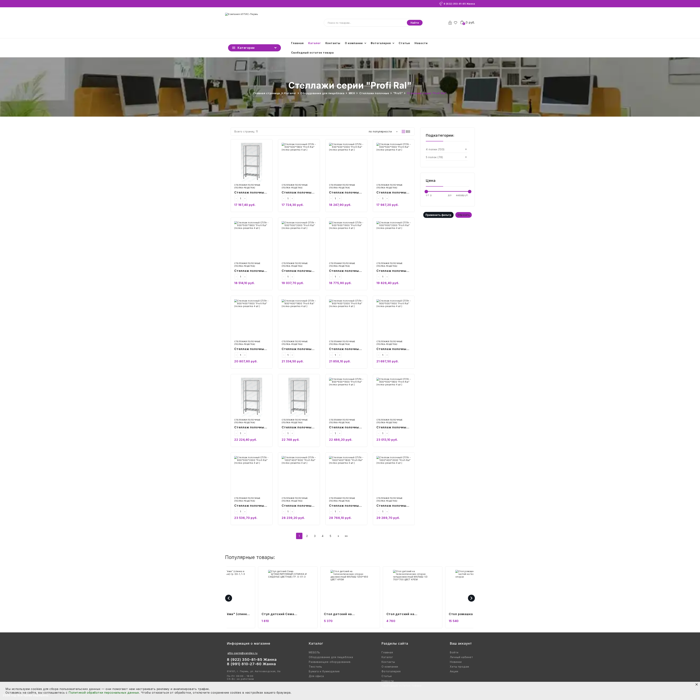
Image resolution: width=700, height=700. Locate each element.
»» (346, 535)
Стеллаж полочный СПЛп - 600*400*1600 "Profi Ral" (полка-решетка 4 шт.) (251, 193)
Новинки (456, 661)
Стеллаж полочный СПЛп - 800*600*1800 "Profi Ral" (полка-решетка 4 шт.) (393, 427)
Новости (421, 43)
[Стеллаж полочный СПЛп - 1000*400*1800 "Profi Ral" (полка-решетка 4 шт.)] (346, 475)
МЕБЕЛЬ (314, 652)
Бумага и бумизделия (324, 671)
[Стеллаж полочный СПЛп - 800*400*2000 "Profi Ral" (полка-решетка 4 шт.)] (346, 319)
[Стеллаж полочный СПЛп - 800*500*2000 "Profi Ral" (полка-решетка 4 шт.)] (299, 397)
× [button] (696, 684)
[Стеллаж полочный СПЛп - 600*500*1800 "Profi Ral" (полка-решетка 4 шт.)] (251, 240)
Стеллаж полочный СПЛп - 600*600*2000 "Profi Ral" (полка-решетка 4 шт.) (392, 271)
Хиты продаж (459, 666)
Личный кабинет (461, 657)
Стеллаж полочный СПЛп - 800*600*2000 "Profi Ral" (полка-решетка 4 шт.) (250, 506)
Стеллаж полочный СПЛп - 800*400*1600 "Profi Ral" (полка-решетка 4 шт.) (251, 349)
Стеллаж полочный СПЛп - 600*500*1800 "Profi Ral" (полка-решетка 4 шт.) (251, 271)
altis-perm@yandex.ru (243, 653)
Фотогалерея (381, 43)
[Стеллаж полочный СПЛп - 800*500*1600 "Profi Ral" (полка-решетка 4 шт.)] (393, 319)
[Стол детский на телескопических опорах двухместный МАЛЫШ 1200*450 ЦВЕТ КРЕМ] (350, 589)
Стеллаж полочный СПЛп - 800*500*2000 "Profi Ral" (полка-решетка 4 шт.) (298, 427)
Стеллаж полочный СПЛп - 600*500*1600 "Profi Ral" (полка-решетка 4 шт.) (393, 193)
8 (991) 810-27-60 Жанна (251, 664)
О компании (354, 43)
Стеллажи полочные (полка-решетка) (247, 186)
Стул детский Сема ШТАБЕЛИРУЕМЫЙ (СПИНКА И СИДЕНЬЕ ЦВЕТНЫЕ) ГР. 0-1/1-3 (287, 614)
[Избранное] (456, 23)
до (450, 195)
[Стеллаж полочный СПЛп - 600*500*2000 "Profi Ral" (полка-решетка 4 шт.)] (299, 240)
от (427, 195)
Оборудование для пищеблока (331, 657)
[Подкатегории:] (465, 149)
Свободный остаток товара (312, 52)
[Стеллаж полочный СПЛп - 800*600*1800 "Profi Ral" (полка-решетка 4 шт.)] (393, 397)
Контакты (332, 43)
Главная (297, 43)
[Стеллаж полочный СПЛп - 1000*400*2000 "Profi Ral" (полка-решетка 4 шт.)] (393, 475)
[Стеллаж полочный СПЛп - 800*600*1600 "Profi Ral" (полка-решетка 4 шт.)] (346, 397)
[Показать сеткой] (403, 131)
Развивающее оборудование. (330, 661)
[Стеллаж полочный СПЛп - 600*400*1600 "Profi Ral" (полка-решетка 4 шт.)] (251, 162)
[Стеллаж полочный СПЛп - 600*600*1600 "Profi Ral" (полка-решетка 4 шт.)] (346, 240)
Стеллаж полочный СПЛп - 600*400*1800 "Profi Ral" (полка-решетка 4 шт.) (299, 193)
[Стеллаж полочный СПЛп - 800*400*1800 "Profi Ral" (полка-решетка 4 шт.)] (299, 319)
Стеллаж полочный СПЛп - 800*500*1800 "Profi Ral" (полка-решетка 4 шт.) (251, 427)
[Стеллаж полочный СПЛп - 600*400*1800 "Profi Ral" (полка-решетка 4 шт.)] (299, 162)
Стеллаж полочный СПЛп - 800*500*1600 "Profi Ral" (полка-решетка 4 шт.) (393, 349)
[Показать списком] (408, 132)
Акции (454, 671)
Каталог (314, 43)
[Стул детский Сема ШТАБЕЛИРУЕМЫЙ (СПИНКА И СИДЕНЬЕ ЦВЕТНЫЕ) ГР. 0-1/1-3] (287, 589)
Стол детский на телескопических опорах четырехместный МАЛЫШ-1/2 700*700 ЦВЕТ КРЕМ (410, 614)
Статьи (404, 43)
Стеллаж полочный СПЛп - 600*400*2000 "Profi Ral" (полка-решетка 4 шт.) (345, 193)
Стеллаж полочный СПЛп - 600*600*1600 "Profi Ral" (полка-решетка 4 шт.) (346, 271)
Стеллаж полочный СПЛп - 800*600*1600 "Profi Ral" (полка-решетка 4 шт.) (346, 427)
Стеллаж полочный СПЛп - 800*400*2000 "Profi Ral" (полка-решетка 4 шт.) (345, 349)
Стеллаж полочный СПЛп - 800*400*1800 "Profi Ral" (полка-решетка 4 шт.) (299, 349)
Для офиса (316, 676)
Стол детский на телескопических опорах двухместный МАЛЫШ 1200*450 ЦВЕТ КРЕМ (345, 614)
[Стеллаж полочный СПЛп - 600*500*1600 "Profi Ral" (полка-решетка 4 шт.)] (393, 162)
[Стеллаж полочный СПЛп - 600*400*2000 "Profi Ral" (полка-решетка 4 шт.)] (346, 162)
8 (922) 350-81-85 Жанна (459, 3)
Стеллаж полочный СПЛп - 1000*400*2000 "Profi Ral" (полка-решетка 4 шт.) (392, 506)
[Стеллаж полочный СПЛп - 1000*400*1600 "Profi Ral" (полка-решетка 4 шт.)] (299, 475)
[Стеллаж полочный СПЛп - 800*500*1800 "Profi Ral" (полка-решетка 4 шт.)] (251, 397)
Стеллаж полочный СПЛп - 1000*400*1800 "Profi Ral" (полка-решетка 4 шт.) (345, 506)
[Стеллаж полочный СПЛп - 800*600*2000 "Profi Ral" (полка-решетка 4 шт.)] (251, 475)
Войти (454, 652)
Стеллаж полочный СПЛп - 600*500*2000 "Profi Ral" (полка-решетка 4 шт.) (298, 271)
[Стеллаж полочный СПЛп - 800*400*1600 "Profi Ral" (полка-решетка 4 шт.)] (251, 319)
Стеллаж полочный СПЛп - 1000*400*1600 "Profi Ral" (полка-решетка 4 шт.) (298, 506)
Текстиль (315, 666)
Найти (415, 22)
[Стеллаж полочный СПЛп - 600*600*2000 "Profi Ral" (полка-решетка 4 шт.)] (393, 240)
